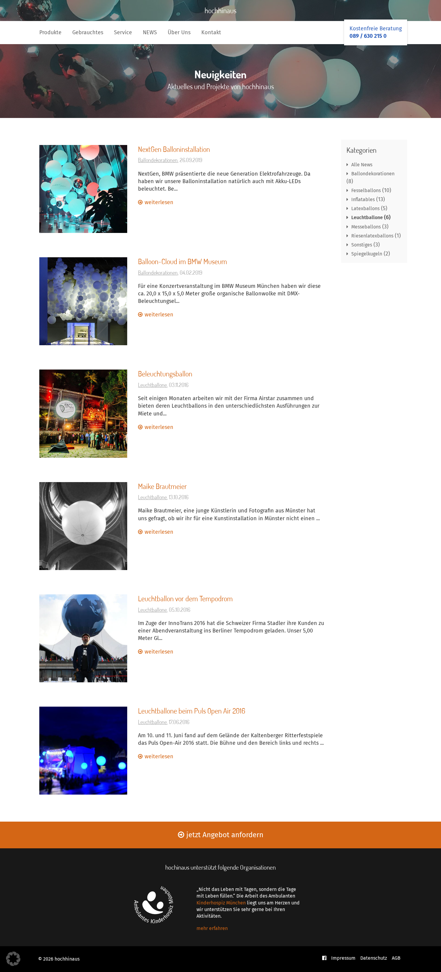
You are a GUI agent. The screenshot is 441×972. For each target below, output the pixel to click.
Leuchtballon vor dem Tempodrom (185, 598)
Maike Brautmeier (162, 486)
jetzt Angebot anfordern (224, 835)
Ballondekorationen (158, 160)
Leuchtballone (152, 385)
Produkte (50, 32)
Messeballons (366, 227)
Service (123, 32)
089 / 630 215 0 (368, 36)
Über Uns (179, 32)
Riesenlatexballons (372, 236)
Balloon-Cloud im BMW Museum (182, 261)
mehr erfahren (212, 928)
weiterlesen (159, 202)
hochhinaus (220, 10)
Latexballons (365, 208)
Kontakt (211, 32)
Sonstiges (361, 245)
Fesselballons (366, 190)
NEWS (150, 32)
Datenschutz (373, 958)
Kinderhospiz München (221, 903)
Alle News (361, 165)
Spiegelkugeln (366, 254)
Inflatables (363, 199)
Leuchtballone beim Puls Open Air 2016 (191, 710)
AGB (396, 958)
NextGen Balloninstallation (174, 149)
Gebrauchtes (87, 32)
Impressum (343, 958)
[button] (13, 959)
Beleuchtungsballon (165, 373)
